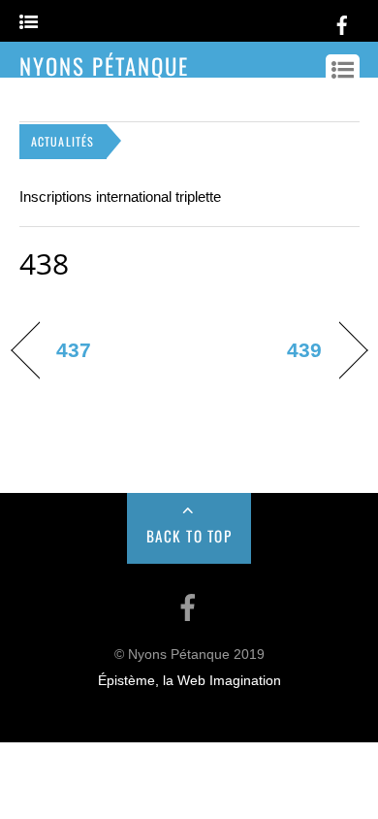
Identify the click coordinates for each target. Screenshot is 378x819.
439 (304, 350)
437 (73, 350)
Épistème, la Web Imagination (189, 680)
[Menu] (28, 23)
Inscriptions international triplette (120, 196)
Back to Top (189, 535)
